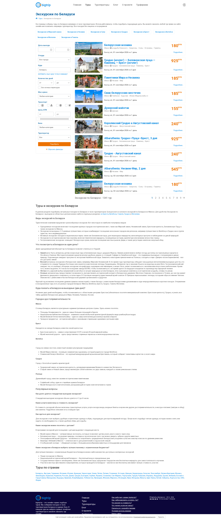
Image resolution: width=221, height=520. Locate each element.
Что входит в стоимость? (122, 503)
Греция (77, 476)
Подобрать (54, 144)
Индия (38, 480)
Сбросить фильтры (54, 149)
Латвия (105, 473)
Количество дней (45, 78)
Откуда (41, 55)
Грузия (165, 476)
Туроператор (43, 133)
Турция (135, 476)
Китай (158, 478)
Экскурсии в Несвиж (76, 32)
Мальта (143, 478)
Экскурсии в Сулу (98, 32)
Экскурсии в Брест (141, 32)
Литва (99, 473)
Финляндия (40, 476)
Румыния (141, 476)
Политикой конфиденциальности (144, 517)
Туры (88, 4)
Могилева (136, 214)
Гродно (127, 214)
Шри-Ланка (151, 478)
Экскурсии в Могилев (46, 37)
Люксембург (155, 473)
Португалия (126, 476)
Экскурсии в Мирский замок (49, 32)
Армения (67, 478)
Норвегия (57, 476)
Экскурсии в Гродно (119, 32)
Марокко (113, 478)
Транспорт (42, 102)
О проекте (127, 4)
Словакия (113, 473)
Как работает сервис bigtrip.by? (124, 497)
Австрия (47, 473)
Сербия (92, 476)
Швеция (128, 473)
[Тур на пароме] (50, 105)
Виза (40, 123)
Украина (99, 476)
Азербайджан (77, 478)
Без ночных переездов (50, 87)
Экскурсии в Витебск (164, 32)
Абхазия (106, 478)
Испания (63, 473)
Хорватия (49, 476)
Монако (178, 473)
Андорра (60, 478)
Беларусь (39, 473)
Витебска (113, 214)
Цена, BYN (42, 110)
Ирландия (98, 478)
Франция (77, 473)
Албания (172, 476)
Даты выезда (44, 45)
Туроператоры (102, 4)
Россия (65, 476)
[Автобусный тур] (41, 105)
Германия (55, 473)
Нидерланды (137, 473)
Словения (107, 476)
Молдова (135, 478)
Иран (129, 478)
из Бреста (105, 214)
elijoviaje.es (161, 497)
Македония (51, 478)
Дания (71, 476)
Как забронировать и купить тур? (125, 500)
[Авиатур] (68, 105)
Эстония (121, 473)
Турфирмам (142, 4)
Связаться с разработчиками (123, 508)
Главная (77, 4)
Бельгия (146, 473)
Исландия (122, 478)
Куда (40, 65)
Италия (70, 473)
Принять (161, 517)
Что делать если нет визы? (122, 505)
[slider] (38, 118)
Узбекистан (88, 478)
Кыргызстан (175, 478)
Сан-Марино (116, 476)
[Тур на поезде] (59, 105)
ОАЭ (182, 478)
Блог (115, 4)
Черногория (86, 473)
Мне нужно (42, 92)
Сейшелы (165, 478)
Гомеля (120, 214)
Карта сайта (116, 514)
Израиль (149, 476)
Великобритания (167, 473)
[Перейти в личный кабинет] (183, 4)
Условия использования (121, 511)
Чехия (94, 473)
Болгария (84, 476)
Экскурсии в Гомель (69, 37)
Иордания (158, 476)
